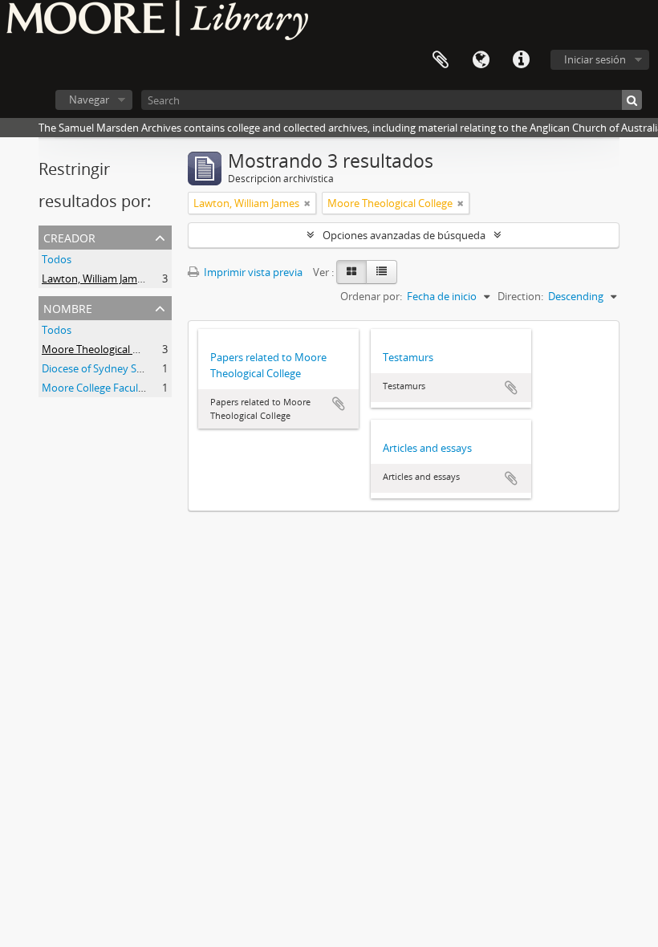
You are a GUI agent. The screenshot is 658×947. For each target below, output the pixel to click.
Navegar (89, 99)
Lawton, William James (95, 278)
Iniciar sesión (595, 59)
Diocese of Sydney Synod (101, 368)
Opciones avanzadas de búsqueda (404, 235)
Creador (69, 236)
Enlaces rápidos (521, 60)
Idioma (481, 60)
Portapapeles (440, 60)
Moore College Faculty (95, 387)
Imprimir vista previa (252, 272)
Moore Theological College (104, 349)
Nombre (67, 307)
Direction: (520, 296)
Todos (56, 259)
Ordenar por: (371, 296)
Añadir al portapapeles (339, 404)
